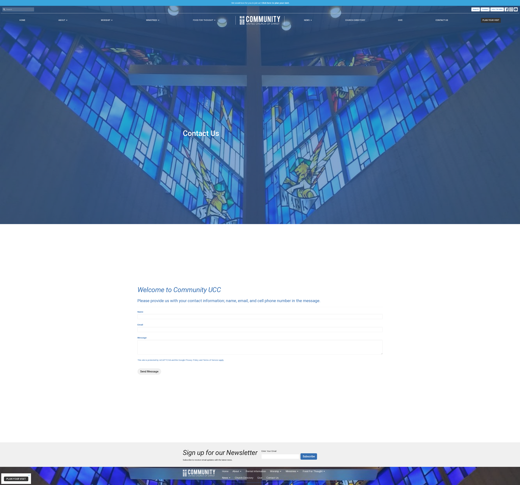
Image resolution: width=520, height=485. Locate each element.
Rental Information (256, 471)
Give (400, 20)
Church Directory (355, 20)
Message (142, 338)
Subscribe (309, 456)
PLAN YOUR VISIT (490, 20)
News (307, 20)
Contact (485, 9)
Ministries (151, 20)
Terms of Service (210, 360)
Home (22, 20)
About (61, 20)
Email (140, 325)
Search (476, 9)
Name (140, 312)
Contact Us (441, 20)
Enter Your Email (268, 451)
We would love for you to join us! (260, 3)
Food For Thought (203, 20)
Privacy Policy (192, 360)
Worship (105, 20)
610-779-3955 (497, 9)
